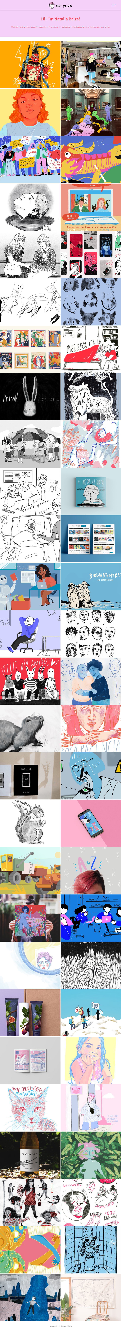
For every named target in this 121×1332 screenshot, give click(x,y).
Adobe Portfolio (65, 1326)
